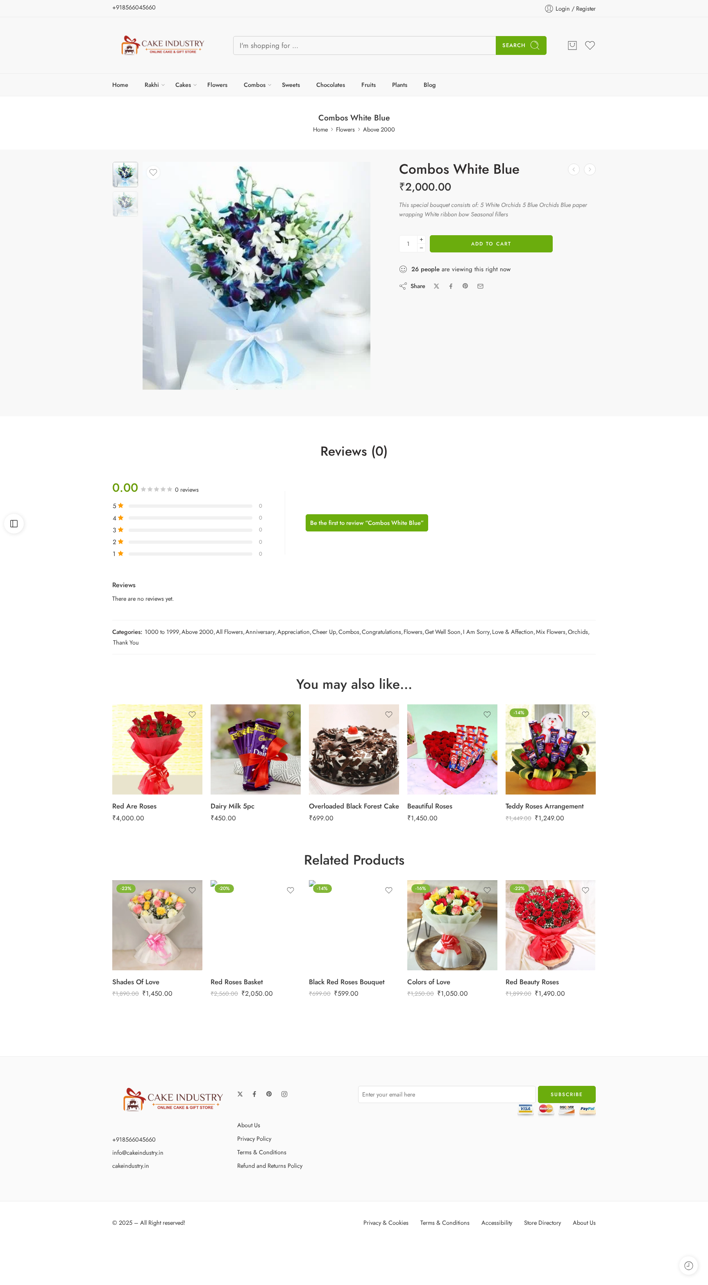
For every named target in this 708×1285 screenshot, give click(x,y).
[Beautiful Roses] (452, 749)
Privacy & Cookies (385, 1222)
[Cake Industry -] (162, 45)
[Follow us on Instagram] (284, 1094)
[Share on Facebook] (451, 286)
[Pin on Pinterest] (465, 286)
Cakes (183, 84)
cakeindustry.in (130, 1165)
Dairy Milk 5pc (232, 806)
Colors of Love (428, 982)
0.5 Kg (337, 718)
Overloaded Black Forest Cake (354, 806)
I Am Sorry (476, 631)
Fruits (368, 84)
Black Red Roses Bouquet (347, 982)
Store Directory (542, 1222)
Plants (399, 84)
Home (120, 84)
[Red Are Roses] (157, 749)
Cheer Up (324, 631)
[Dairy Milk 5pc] (256, 749)
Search (514, 45)
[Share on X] (436, 286)
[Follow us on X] (240, 1094)
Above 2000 (379, 129)
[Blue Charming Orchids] (590, 169)
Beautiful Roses (429, 806)
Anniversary (260, 631)
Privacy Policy (254, 1138)
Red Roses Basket (237, 982)
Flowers (217, 84)
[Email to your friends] (480, 286)
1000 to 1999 (162, 631)
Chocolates (330, 84)
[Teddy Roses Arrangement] (551, 749)
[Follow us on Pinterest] (269, 1094)
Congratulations (381, 631)
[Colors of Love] (452, 925)
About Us (248, 1125)
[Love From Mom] (574, 169)
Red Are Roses (134, 806)
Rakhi (152, 84)
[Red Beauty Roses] (551, 925)
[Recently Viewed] (688, 1265)
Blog (430, 84)
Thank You (126, 642)
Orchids (578, 631)
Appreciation (293, 631)
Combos (255, 84)
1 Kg (337, 731)
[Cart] (572, 45)
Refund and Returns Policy (269, 1165)
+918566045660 (134, 7)
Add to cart (491, 243)
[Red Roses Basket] (256, 925)
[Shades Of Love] (157, 925)
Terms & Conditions (261, 1152)
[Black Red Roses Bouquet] (354, 925)
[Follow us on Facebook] (254, 1094)
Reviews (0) (354, 451)
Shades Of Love (135, 982)
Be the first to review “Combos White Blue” (367, 522)
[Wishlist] (153, 172)
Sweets (291, 84)
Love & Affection (512, 631)
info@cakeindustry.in (137, 1152)
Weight (323, 708)
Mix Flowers (550, 631)
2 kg (337, 743)
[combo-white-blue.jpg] (125, 174)
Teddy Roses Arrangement (545, 806)
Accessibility (496, 1222)
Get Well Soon (443, 631)
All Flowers (229, 631)
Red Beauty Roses (532, 982)
